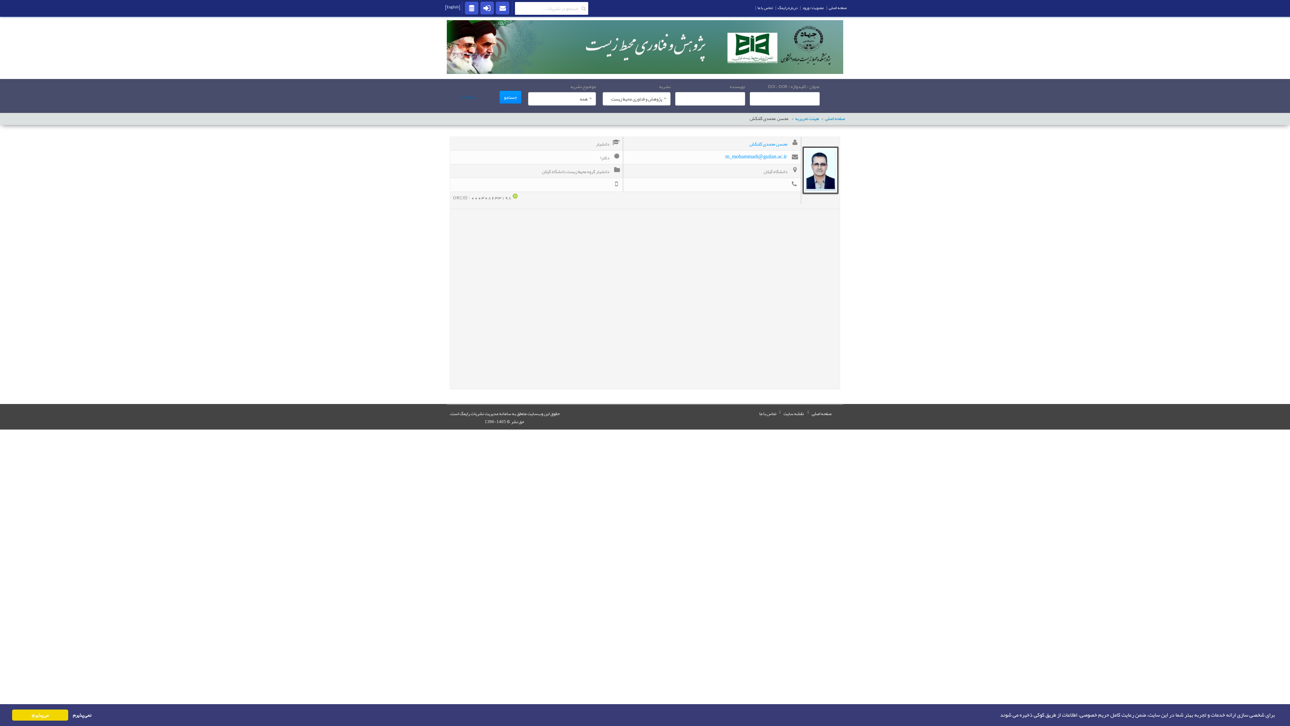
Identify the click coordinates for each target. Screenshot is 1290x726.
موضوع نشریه (583, 86)
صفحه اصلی (835, 119)
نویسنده (737, 86)
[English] (452, 7)
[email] (502, 8)
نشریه (665, 86)
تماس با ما (767, 414)
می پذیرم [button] (40, 715)
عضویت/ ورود (813, 8)
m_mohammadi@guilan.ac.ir (756, 156)
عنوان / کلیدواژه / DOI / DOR (794, 86)
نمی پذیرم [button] (82, 715)
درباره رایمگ (788, 8)
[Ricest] (471, 8)
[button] (998, 715)
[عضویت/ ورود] (487, 8)
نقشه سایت (793, 414)
